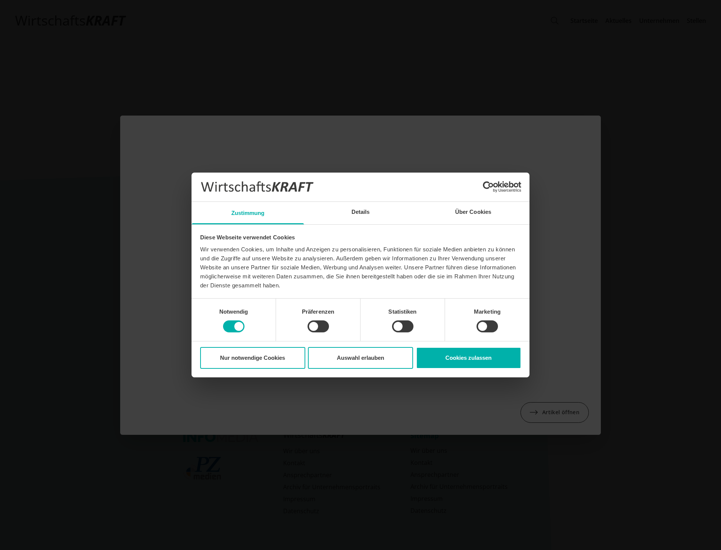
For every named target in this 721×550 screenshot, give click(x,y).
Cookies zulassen (468, 358)
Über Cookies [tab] (473, 212)
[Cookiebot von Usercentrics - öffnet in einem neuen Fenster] (488, 186)
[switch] (318, 326)
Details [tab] (360, 212)
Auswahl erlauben (360, 358)
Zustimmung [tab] (248, 213)
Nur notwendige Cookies (252, 358)
